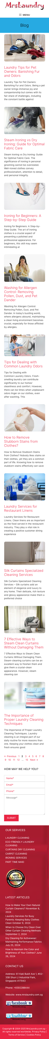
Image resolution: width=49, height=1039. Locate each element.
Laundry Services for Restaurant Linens (20, 508)
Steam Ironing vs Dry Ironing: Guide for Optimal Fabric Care (24, 144)
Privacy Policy (38, 1031)
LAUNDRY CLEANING (17, 837)
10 (10, 759)
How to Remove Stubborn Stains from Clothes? (21, 441)
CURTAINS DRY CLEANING (20, 849)
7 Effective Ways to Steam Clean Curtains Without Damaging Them (23, 643)
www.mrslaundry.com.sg (29, 994)
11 (14, 759)
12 (18, 759)
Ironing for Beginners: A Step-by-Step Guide (22, 218)
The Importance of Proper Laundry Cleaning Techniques (23, 719)
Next (34, 759)
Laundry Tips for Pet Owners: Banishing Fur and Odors (22, 71)
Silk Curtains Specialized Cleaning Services (23, 573)
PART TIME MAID (14, 862)
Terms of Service (16, 1034)
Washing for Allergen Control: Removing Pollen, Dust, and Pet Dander (20, 294)
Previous (10, 756)
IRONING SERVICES (16, 857)
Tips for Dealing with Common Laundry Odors (23, 364)
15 (27, 759)
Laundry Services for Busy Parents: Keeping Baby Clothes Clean (22, 919)
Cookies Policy (34, 1034)
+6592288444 (22, 987)
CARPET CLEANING (16, 853)
